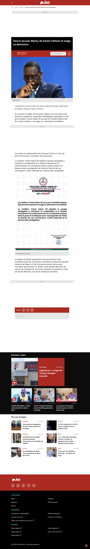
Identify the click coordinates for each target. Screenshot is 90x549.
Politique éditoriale (54, 513)
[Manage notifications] (86, 545)
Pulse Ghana (15, 532)
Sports (24, 448)
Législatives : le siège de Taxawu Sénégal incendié (50, 373)
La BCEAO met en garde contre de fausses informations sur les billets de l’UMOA (32, 440)
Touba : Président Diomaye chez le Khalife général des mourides (43, 408)
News (15, 7)
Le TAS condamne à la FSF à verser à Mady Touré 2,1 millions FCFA (68, 426)
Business (25, 421)
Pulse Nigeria (15, 528)
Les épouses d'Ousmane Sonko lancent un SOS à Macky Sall (64, 408)
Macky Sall (20, 316)
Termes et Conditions (55, 517)
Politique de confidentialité (20, 513)
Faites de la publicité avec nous (21, 520)
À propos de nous (17, 517)
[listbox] (45, 400)
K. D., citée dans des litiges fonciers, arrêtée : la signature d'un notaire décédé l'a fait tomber (67, 440)
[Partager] (69, 53)
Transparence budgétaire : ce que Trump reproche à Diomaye (31, 426)
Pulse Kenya (15, 535)
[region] (45, 400)
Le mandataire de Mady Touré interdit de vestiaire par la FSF (31, 453)
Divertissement (53, 502)
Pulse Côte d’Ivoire (54, 532)
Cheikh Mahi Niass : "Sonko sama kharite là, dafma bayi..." (20, 408)
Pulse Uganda (52, 528)
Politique (21, 7)
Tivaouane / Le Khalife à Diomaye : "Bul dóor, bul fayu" (66, 453)
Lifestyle (50, 499)
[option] (21, 400)
